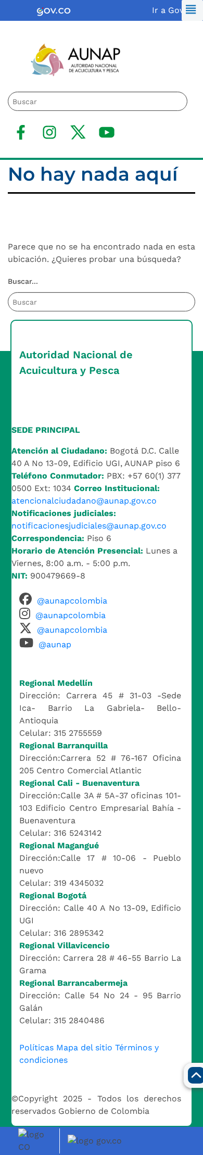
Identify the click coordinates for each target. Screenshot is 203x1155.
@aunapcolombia (72, 601)
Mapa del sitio (84, 1047)
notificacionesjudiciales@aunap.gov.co (89, 526)
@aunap (55, 644)
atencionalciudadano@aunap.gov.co (84, 501)
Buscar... (23, 281)
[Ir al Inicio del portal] (68, 59)
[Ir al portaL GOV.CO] (96, 1140)
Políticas (36, 1047)
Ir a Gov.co (173, 10)
